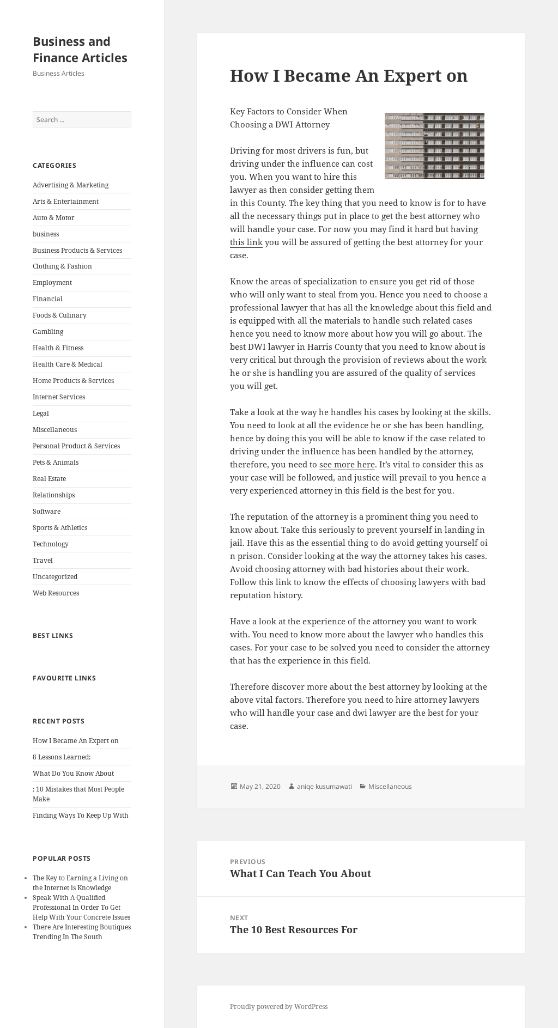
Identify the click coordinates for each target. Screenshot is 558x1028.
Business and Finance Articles (80, 49)
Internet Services (59, 397)
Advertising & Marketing (70, 185)
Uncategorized (55, 576)
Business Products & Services (77, 250)
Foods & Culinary (60, 315)
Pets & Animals (55, 462)
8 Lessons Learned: (61, 757)
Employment (52, 282)
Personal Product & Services (76, 446)
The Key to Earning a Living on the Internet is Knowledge (80, 882)
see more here (347, 464)
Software (46, 511)
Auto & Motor (54, 217)
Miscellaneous (55, 429)
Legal (41, 413)
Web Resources (56, 593)
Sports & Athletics (60, 527)
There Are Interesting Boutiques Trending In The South (82, 931)
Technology (51, 544)
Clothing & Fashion (62, 266)
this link (246, 241)
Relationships (54, 495)
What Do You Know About (73, 773)
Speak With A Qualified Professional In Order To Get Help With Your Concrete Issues (81, 907)
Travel (43, 560)
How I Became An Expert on (76, 740)
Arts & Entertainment (66, 201)
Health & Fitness (58, 347)
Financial (48, 298)
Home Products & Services (73, 380)
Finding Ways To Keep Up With (81, 815)
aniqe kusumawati (324, 786)
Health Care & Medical (67, 364)
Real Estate (49, 478)
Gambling (48, 331)
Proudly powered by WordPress (278, 1006)
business (46, 234)
